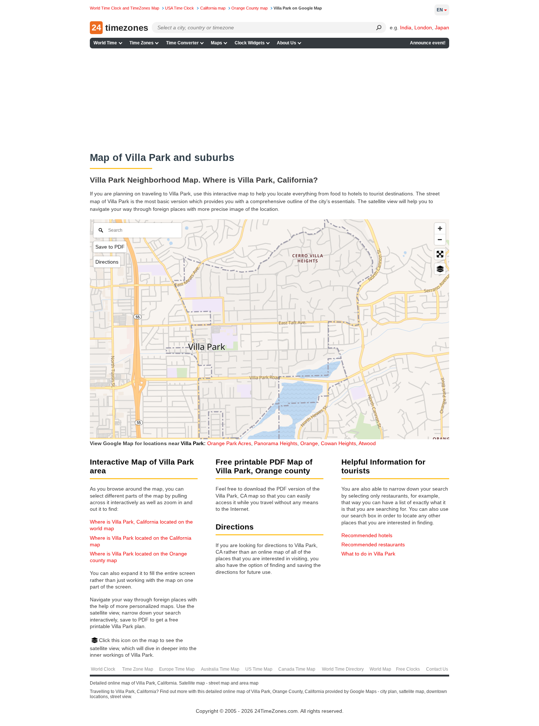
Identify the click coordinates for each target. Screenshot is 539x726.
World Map (380, 669)
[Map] (269, 329)
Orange (309, 443)
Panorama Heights (275, 443)
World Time (105, 42)
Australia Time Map (220, 669)
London (423, 27)
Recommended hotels (366, 535)
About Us (286, 42)
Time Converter (182, 42)
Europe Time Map (177, 669)
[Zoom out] (439, 239)
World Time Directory (343, 669)
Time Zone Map (137, 669)
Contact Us (437, 669)
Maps (216, 42)
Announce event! (427, 42)
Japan (442, 27)
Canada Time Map (296, 669)
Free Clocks (408, 669)
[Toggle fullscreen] (439, 254)
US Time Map (258, 669)
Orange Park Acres (229, 443)
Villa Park (192, 443)
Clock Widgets (250, 42)
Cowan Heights (338, 443)
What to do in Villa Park (368, 554)
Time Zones (141, 42)
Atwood (367, 443)
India (405, 27)
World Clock (103, 669)
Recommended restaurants (373, 544)
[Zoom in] (439, 228)
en (440, 9)
